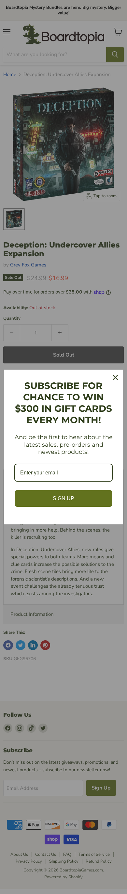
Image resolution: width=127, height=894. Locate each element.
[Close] (115, 377)
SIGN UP (63, 498)
